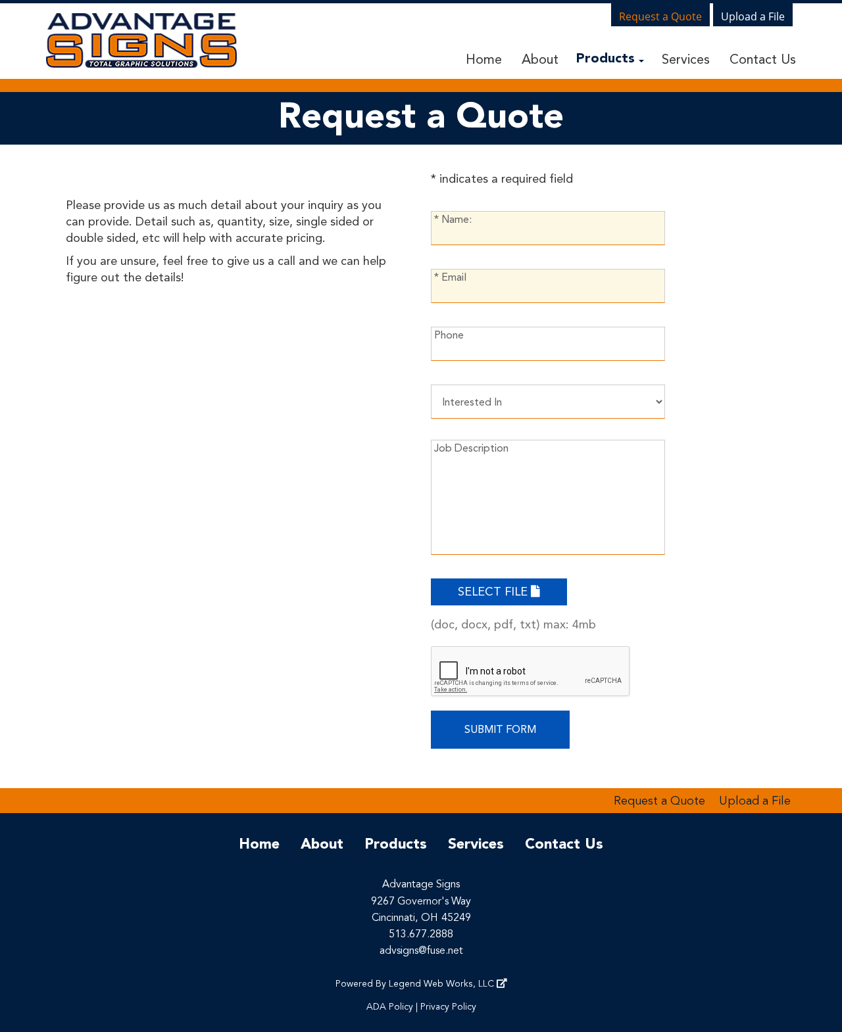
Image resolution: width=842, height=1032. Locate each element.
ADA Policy (389, 1007)
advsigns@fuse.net (421, 951)
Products (607, 59)
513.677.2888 (421, 934)
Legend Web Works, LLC (443, 984)
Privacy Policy (448, 1007)
